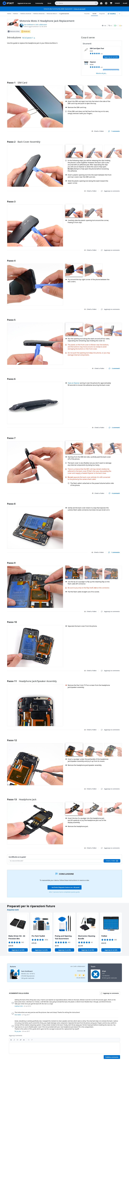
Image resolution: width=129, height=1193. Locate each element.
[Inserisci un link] (20, 1039)
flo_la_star (18, 1031)
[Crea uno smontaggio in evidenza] (83, 975)
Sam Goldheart (28, 24)
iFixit (104, 971)
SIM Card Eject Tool (97, 48)
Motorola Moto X (52, 13)
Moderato (27, 31)
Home (9, 13)
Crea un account (79, 9)
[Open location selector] (106, 3)
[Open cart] (111, 3)
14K (105, 25)
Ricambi (87, 13)
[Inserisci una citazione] (23, 1039)
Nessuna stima (14, 31)
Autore (13, 966)
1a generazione (64, 13)
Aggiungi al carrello (111, 57)
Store (49, 3)
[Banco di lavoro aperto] (101, 3)
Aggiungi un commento (110, 139)
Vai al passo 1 (28, 38)
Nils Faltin (18, 1015)
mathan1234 (19, 1006)
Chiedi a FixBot (99, 131)
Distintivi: (81, 971)
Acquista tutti (13, 910)
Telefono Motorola (39, 13)
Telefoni (15, 13)
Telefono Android (25, 13)
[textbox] (64, 1048)
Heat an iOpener (74, 383)
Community (39, 3)
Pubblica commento (111, 1057)
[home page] (8, 3)
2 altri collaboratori (41, 24)
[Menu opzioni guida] (119, 13)
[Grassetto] (11, 1039)
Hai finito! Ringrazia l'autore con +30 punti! (66, 887)
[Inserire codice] (17, 1039)
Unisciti (117, 3)
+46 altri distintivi (80, 978)
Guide (94, 13)
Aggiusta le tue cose (24, 3)
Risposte (102, 13)
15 (111, 25)
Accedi (125, 3)
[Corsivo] (14, 1039)
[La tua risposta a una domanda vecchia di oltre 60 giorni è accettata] (75, 975)
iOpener (93, 62)
